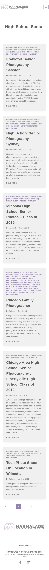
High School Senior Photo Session (22, 199)
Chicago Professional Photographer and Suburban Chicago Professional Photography (23, 52)
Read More (12, 106)
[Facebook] (20, 563)
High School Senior (28, 54)
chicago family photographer (19, 274)
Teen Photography (28, 201)
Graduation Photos (28, 124)
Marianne (11, 311)
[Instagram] (28, 563)
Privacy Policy (24, 546)
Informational (27, 453)
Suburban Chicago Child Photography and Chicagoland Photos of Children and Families (23, 291)
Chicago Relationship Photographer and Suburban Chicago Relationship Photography (23, 282)
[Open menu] (46, 7)
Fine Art (35, 284)
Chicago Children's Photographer (21, 48)
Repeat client (27, 126)
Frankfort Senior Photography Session (20, 64)
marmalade (12, 76)
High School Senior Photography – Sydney (23, 138)
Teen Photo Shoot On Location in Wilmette (21, 468)
